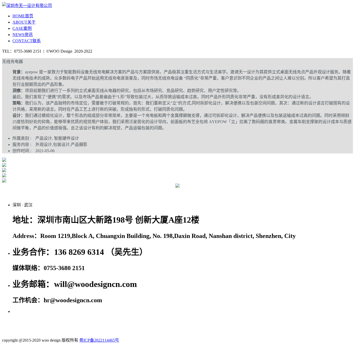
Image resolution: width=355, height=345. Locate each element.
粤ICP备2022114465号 (99, 340)
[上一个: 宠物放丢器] (48, 191)
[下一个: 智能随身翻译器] (306, 191)
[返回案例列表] (177, 186)
